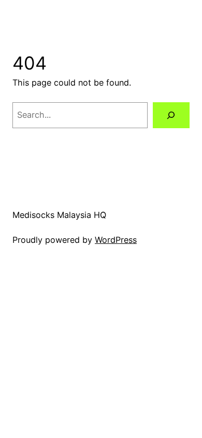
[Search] (171, 115)
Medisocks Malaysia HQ (59, 215)
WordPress (116, 240)
